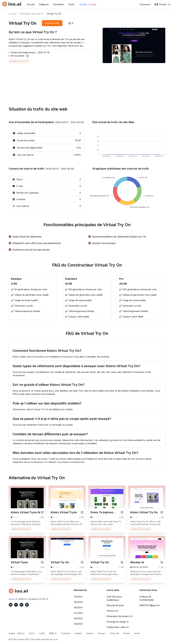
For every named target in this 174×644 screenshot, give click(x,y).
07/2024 (78, 613)
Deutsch (90, 633)
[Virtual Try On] (82, 562)
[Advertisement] (87, 82)
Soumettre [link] (58, 4)
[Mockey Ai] (161, 562)
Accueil (12, 13)
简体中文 (21, 633)
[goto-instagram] (21, 605)
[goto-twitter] (11, 605)
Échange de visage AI (118, 621)
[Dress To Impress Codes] (122, 512)
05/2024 (78, 623)
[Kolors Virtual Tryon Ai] (42, 512)
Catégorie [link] (44, 4)
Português (65, 633)
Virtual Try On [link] (54, 13)
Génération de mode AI (32, 13)
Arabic (137, 633)
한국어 (32, 633)
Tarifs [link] (71, 4)
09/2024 (78, 602)
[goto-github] (27, 605)
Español (78, 633)
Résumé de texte (115, 605)
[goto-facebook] (16, 605)
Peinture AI (112, 610)
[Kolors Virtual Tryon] (82, 512)
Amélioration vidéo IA (118, 627)
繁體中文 (53, 633)
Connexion (144, 4)
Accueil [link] (31, 4)
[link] (12, 3)
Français (162, 4)
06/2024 (78, 618)
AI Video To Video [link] (88, 4)
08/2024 (78, 607)
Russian (126, 633)
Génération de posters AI (120, 616)
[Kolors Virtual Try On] (161, 512)
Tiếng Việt (114, 633)
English (12, 633)
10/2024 (78, 596)
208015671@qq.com (149, 605)
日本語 (42, 633)
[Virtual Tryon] (42, 562)
